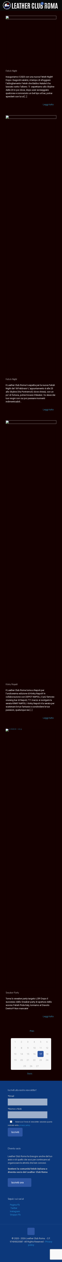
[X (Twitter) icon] (25, 1249)
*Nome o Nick (15, 1109)
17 (40, 1054)
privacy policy (24, 1125)
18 (47, 1054)
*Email (11, 1096)
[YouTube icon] (29, 1249)
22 (34, 1060)
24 (47, 1060)
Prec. (32, 1031)
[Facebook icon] (22, 1249)
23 (40, 1060)
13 (15, 1054)
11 (40, 1048)
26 (31, 1066)
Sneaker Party (12, 992)
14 (21, 1054)
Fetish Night (11, 70)
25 (24, 1066)
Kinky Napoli (12, 684)
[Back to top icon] (31, 1231)
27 (37, 1066)
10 (34, 1048)
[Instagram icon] (33, 1249)
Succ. (30, 1073)
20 (21, 1060)
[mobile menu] (57, 5)
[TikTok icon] (40, 1249)
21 (28, 1060)
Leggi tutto (48, 104)
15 (28, 1054)
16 (34, 1054)
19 (15, 1060)
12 (47, 1048)
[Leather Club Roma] (31, 5)
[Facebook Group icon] (36, 1249)
